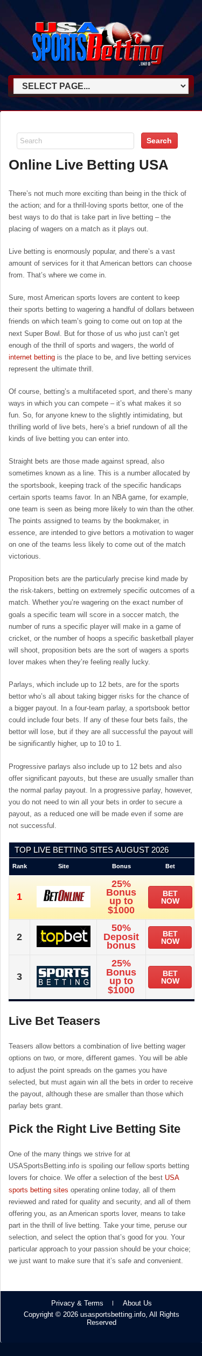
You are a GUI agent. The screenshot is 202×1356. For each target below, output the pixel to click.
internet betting (32, 357)
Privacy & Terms (77, 1303)
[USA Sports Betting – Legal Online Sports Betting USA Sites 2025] (97, 71)
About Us (137, 1303)
